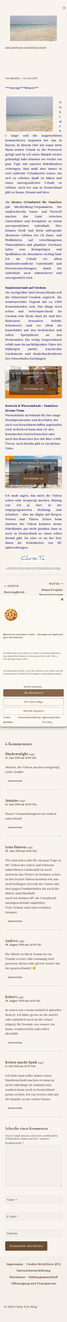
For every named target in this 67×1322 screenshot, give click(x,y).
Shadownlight (16, 754)
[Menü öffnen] (64, 7)
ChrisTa (15, 78)
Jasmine (12, 800)
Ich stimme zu (33, 389)
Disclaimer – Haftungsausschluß (33, 1277)
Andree (11, 941)
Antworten (15, 780)
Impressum (15, 1264)
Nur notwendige (33, 701)
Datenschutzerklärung (29, 717)
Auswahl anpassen (33, 710)
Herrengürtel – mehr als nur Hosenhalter (15, 594)
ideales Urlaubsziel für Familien (36, 202)
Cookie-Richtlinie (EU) (43, 1264)
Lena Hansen (15, 847)
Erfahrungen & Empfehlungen (25, 48)
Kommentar (14, 1143)
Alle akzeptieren (33, 692)
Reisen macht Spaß (21, 1062)
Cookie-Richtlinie (33, 380)
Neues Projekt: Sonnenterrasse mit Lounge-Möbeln (51, 594)
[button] (62, 599)
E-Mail (12, 1216)
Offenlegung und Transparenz (33, 1283)
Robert (11, 997)
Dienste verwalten (33, 686)
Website (12, 1233)
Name (12, 1200)
